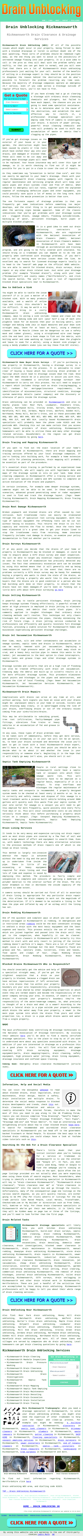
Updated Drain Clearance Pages (41, 1515)
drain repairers (30, 1449)
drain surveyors (67, 1440)
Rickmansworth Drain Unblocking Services (36, 1350)
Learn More (44, 1534)
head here (74, 1125)
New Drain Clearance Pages (18, 1515)
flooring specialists (45, 1437)
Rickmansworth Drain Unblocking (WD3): (25, 45)
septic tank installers (58, 1446)
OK (53, 1534)
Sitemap (4, 1515)
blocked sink (9, 299)
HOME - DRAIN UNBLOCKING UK (41, 1506)
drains (6, 197)
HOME (43, 20)
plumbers (43, 1431)
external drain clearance (17, 1260)
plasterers (69, 1426)
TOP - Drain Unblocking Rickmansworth (23, 1491)
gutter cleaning (44, 1434)
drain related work (45, 1281)
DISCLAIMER (75, 20)
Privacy (79, 1515)
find (12, 1315)
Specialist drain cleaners (17, 938)
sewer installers (30, 1443)
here (40, 437)
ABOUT (57, 20)
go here (59, 590)
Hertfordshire (10, 1283)
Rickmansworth (56, 402)
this (51, 1104)
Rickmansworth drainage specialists (43, 1225)
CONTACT (65, 20)
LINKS (50, 20)
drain (65, 97)
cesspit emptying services (17, 1440)
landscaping (69, 1449)
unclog (26, 316)
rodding (30, 924)
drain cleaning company (42, 179)
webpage (44, 1090)
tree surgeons (28, 1452)
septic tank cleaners (33, 1429)
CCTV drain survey (38, 572)
